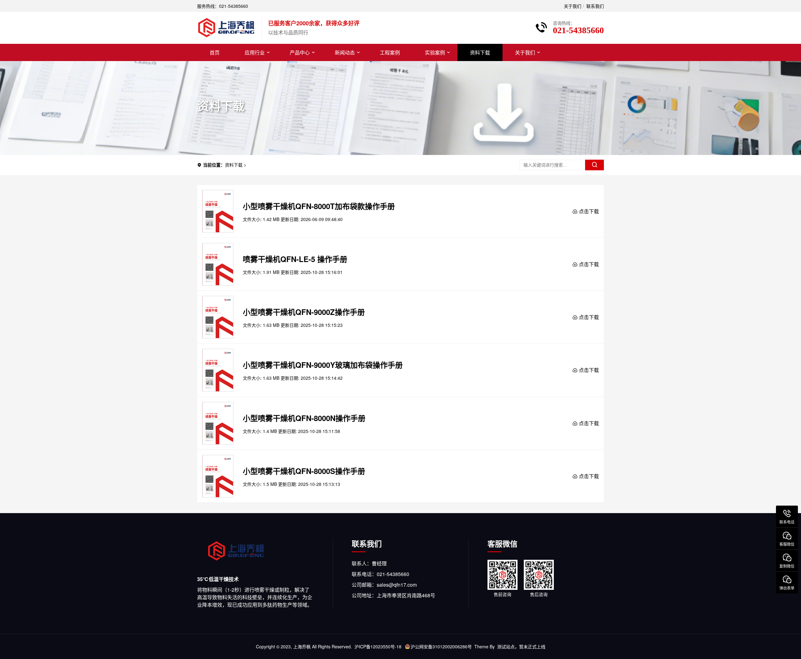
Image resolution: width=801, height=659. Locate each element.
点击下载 (588, 211)
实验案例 (435, 52)
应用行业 (255, 52)
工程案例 (390, 52)
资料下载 (480, 52)
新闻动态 (345, 52)
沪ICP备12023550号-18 (378, 646)
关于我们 (572, 6)
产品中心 (300, 52)
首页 (215, 52)
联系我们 (595, 6)
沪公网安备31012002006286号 (441, 646)
